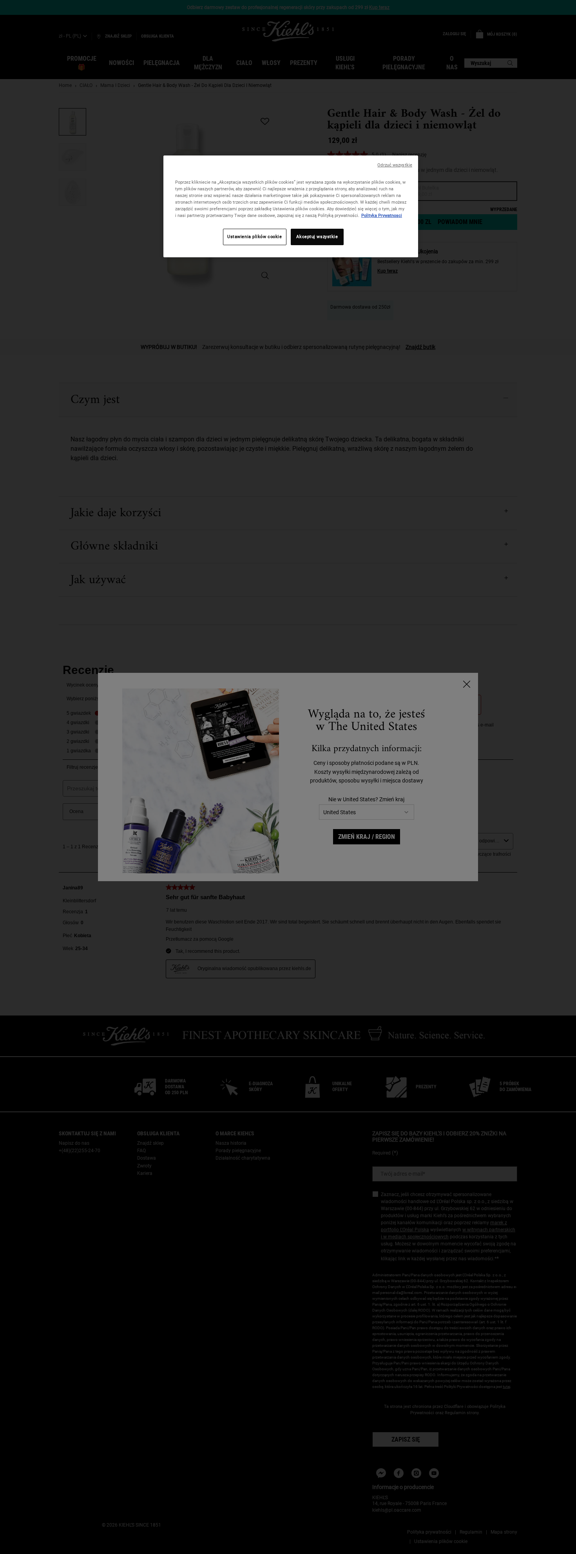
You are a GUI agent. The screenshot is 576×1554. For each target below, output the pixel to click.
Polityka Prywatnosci (381, 215)
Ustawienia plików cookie (254, 236)
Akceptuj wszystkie (317, 236)
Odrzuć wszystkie (394, 165)
